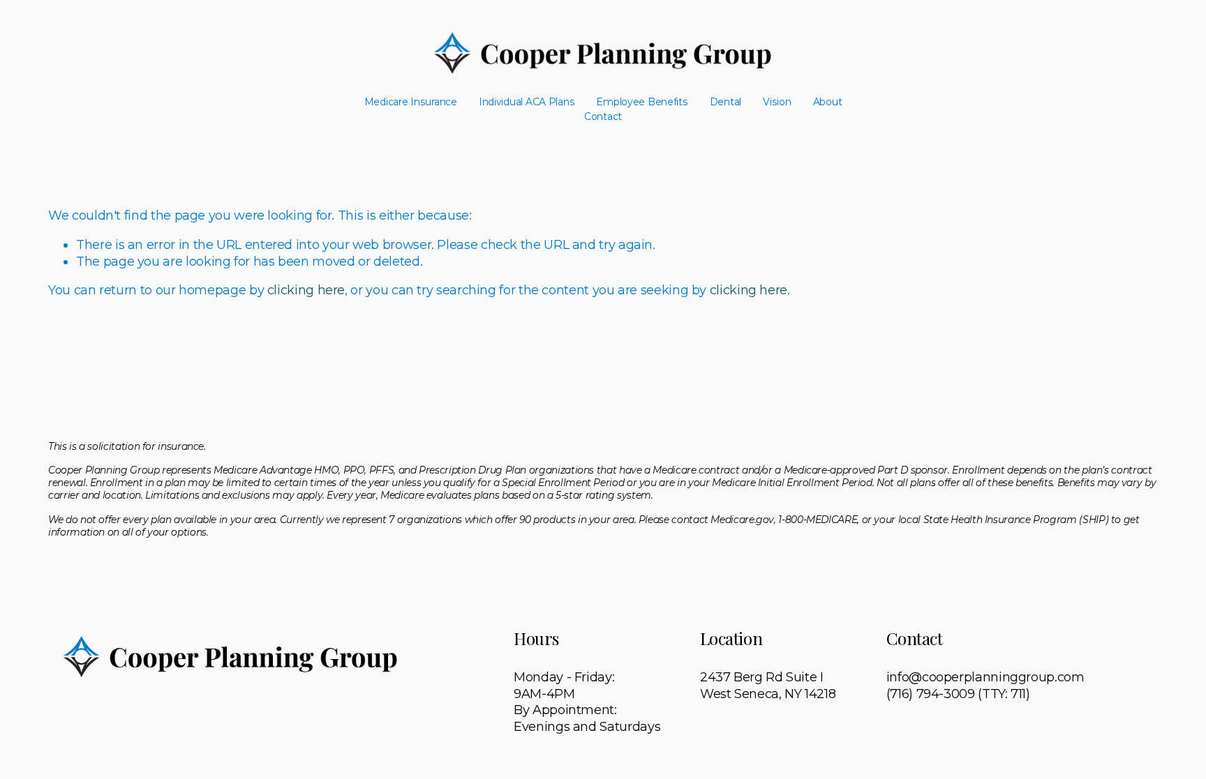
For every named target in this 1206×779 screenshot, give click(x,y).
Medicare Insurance (410, 101)
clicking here (306, 290)
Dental (725, 101)
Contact (603, 116)
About (827, 101)
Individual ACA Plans (526, 101)
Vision (777, 101)
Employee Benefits (641, 101)
